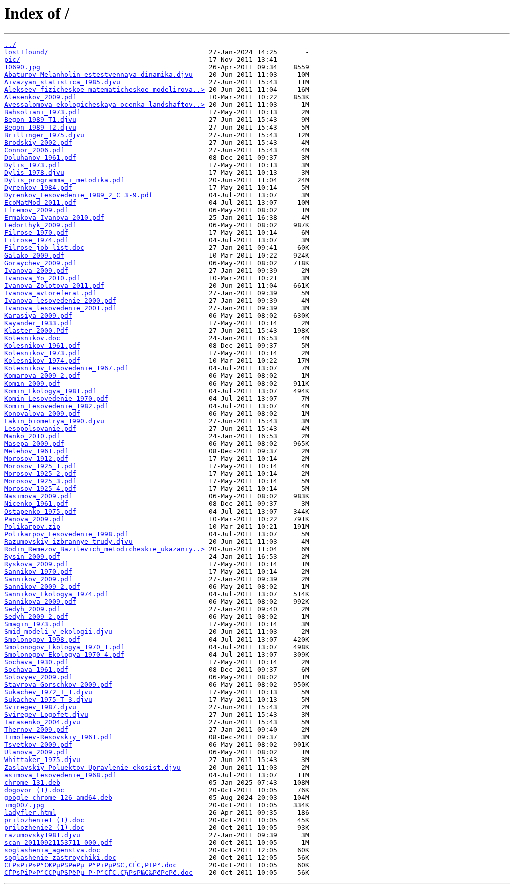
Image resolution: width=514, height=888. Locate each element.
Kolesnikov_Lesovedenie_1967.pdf (66, 368)
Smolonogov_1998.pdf (42, 639)
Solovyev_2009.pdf (38, 677)
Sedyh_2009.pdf (32, 609)
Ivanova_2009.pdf (36, 270)
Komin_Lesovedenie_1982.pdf (56, 406)
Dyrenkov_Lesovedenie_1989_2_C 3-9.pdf (78, 195)
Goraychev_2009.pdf (40, 263)
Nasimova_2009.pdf (38, 496)
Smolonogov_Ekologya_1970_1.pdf (64, 647)
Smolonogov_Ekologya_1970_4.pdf (64, 654)
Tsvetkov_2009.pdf (38, 744)
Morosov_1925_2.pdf (40, 473)
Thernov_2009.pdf (36, 729)
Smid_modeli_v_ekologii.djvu (58, 632)
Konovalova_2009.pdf (42, 413)
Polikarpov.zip (32, 526)
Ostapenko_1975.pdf (40, 511)
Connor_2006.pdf (34, 150)
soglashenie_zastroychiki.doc (60, 857)
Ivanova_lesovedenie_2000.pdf (60, 300)
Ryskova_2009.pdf (36, 564)
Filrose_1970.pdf (36, 232)
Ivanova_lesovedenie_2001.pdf (60, 308)
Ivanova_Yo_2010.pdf (42, 278)
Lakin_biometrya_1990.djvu (54, 421)
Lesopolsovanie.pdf (40, 428)
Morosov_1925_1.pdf (40, 466)
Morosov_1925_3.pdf (40, 481)
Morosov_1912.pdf (36, 458)
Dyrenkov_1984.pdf (38, 187)
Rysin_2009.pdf (32, 556)
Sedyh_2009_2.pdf (36, 616)
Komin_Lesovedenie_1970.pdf (56, 398)
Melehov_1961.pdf (36, 451)
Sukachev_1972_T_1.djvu (48, 692)
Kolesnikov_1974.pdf (42, 360)
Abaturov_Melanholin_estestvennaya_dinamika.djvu (98, 74)
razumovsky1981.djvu (42, 835)
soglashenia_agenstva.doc (52, 850)
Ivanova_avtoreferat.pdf (50, 293)
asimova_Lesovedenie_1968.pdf (60, 775)
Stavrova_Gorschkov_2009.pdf (58, 684)
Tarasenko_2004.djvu (42, 722)
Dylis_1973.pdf (32, 165)
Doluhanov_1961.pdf (40, 157)
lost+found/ (26, 52)
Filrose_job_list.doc (44, 247)
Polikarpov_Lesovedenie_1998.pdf (66, 534)
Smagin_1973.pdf (34, 624)
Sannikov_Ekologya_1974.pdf (56, 594)
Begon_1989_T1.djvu (40, 119)
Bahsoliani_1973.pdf (42, 112)
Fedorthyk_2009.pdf (40, 225)
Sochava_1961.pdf (36, 669)
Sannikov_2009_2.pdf (42, 586)
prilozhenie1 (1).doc (44, 820)
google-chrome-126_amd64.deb (58, 797)
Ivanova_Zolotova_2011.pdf (54, 285)
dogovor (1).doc (34, 790)
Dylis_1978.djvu (34, 172)
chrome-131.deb (32, 782)
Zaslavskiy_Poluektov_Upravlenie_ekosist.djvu (92, 767)
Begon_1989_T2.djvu (40, 127)
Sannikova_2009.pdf (40, 601)
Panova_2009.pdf (34, 519)
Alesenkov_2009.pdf (40, 97)
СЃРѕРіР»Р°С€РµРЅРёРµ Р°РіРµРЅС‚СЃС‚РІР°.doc (90, 865)
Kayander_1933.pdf (38, 323)
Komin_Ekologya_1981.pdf (50, 391)
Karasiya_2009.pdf (38, 315)
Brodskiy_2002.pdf (38, 142)
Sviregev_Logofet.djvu (46, 714)
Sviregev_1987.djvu (40, 707)
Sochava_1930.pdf (36, 662)
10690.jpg (22, 67)
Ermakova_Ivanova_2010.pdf (54, 217)
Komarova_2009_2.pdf (42, 375)
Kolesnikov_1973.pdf (42, 353)
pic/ (12, 59)
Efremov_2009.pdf (36, 210)
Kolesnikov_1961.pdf (42, 345)
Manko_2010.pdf (32, 436)
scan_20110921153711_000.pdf (58, 842)
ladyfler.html (30, 812)
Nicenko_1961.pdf (36, 504)
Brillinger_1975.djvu (44, 135)
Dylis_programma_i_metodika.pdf (64, 180)
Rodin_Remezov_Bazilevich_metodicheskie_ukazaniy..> (104, 549)
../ (10, 44)
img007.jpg (24, 805)
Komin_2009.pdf (32, 383)
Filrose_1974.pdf (36, 240)
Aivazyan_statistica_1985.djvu (62, 82)
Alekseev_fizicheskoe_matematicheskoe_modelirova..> (104, 89)
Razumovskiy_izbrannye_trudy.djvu (68, 541)
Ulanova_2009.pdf (36, 752)
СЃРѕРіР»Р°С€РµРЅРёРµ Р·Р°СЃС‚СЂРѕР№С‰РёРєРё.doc (98, 872)
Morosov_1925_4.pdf (40, 488)
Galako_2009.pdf (34, 255)
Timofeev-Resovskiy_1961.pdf (58, 737)
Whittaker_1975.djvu (42, 760)
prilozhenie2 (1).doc (44, 827)
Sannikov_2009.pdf (38, 579)
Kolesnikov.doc (32, 338)
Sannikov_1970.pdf (38, 571)
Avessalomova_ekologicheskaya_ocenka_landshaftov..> (104, 104)
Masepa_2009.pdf (34, 443)
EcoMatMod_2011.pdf (40, 202)
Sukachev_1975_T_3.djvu (48, 699)
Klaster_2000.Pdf (36, 330)
